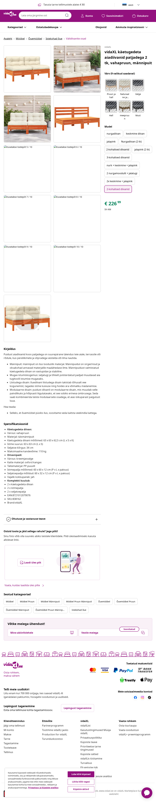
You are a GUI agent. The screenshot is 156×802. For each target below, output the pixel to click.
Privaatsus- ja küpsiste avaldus (43, 787)
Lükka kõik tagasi (81, 781)
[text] (113, 204)
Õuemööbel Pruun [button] (126, 601)
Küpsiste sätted (89, 754)
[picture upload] (70, 562)
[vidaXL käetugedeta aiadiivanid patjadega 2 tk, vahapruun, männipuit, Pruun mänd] (27, 69)
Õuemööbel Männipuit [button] (17, 609)
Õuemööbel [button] (104, 601)
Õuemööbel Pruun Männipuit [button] (50, 609)
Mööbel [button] (10, 601)
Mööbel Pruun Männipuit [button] (79, 601)
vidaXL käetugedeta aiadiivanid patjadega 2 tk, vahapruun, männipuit (128, 57)
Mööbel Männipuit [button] (50, 601)
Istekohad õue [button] (79, 609)
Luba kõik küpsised (80, 774)
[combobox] (45, 15)
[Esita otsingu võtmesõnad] (66, 15)
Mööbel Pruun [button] (27, 601)
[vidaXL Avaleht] (10, 14)
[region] (50, 782)
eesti (130, 5)
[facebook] (135, 697)
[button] (111, 89)
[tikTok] (149, 697)
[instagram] (142, 697)
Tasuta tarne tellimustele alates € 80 (64, 4)
